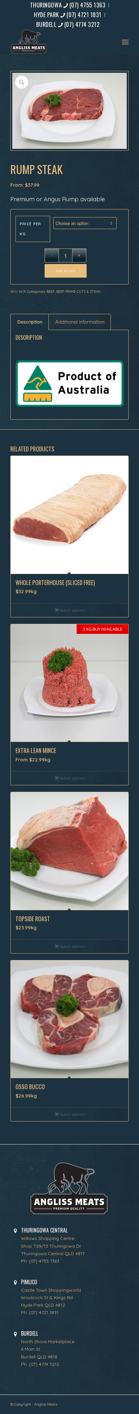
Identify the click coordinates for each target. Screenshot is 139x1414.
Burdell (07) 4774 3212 (68, 24)
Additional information (79, 322)
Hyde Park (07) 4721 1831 (68, 14)
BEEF (51, 291)
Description (29, 322)
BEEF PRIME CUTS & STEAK (78, 291)
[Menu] (125, 42)
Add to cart (65, 270)
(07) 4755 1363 (44, 1261)
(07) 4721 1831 (44, 1312)
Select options (72, 610)
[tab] (29, 322)
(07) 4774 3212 (44, 1364)
